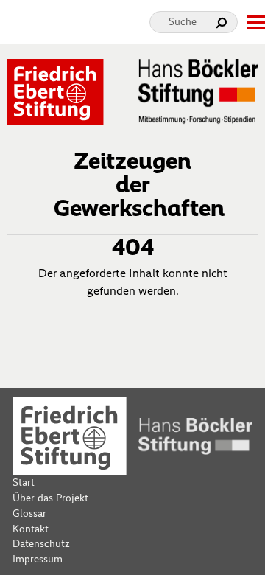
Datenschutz (41, 543)
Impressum (38, 559)
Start (24, 482)
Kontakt (31, 529)
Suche (183, 21)
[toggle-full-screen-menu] (255, 22)
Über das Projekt (50, 498)
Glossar (29, 513)
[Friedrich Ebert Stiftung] (55, 91)
